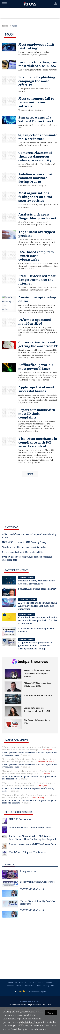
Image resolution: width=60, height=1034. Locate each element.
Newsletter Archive (33, 986)
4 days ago (24, 778)
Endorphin (47, 749)
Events (9, 864)
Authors (48, 982)
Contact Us (12, 982)
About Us (22, 982)
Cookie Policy (17, 1029)
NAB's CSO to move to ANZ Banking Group (24, 542)
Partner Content (16, 570)
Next (30, 474)
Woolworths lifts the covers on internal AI (24, 547)
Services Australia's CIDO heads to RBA (22, 552)
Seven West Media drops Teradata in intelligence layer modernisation (29, 777)
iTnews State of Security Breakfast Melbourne (38, 903)
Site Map (46, 986)
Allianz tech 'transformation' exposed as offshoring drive (29, 536)
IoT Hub (47, 1004)
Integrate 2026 (28, 871)
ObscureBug (38, 797)
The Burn (46, 773)
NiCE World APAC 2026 (32, 889)
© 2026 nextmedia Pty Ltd (36, 991)
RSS (52, 986)
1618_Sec (43, 785)
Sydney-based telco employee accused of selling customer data (27, 559)
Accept (51, 1012)
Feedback (10, 986)
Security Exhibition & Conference (37, 882)
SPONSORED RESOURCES (18, 811)
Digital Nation (34, 1004)
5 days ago (14, 791)
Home (5, 26)
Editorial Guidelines (35, 982)
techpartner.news (17, 1004)
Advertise (19, 986)
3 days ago (26, 755)
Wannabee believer (46, 761)
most (14, 26)
